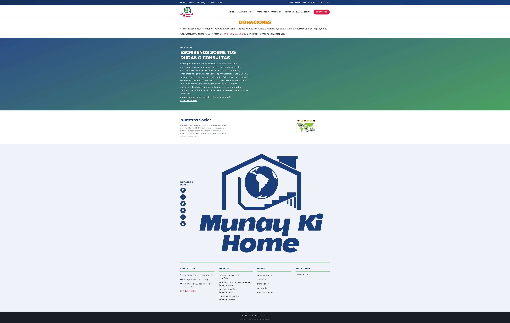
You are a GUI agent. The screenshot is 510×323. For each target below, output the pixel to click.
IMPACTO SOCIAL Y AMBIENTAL (298, 12)
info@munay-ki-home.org (194, 2)
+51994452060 (216, 2)
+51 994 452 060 (234, 34)
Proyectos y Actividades (269, 12)
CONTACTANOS (188, 100)
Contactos (321, 12)
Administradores (265, 292)
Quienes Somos (245, 12)
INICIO (231, 12)
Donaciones (294, 3)
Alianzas (325, 3)
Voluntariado (310, 3)
